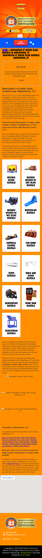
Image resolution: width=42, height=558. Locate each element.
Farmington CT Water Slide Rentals (15, 446)
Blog (31, 550)
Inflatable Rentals (13, 464)
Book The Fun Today (29, 31)
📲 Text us (13, 31)
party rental (25, 440)
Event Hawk (25, 555)
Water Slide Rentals (28, 438)
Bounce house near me (11, 440)
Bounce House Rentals (11, 438)
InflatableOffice (26, 553)
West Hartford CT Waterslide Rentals (23, 444)
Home (5, 50)
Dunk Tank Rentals (22, 442)
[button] (7, 43)
